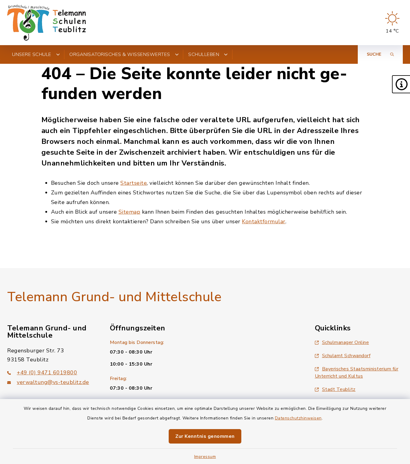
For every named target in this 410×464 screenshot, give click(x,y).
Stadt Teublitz (339, 389)
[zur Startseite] (46, 22)
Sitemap (129, 211)
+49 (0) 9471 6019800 (47, 372)
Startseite (133, 183)
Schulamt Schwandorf (346, 355)
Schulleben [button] (203, 54)
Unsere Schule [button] (31, 54)
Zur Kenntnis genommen (205, 436)
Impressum (205, 456)
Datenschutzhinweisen (298, 418)
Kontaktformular (263, 221)
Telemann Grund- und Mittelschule (114, 297)
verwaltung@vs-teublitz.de (53, 382)
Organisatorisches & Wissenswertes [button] (119, 54)
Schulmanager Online (345, 342)
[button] (401, 84)
